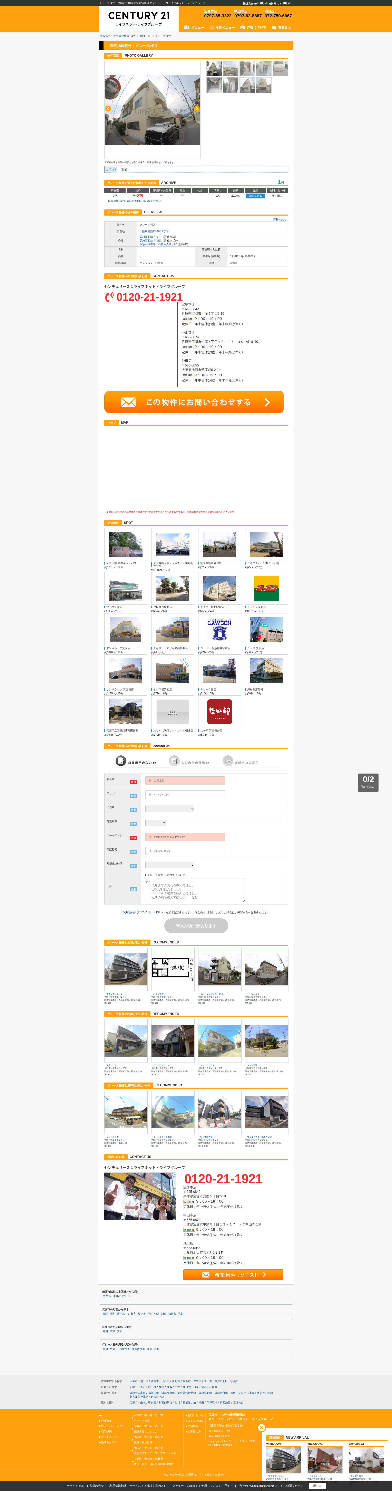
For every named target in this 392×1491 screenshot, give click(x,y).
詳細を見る (255, 195)
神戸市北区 (221, 1381)
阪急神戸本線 (265, 1392)
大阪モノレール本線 (242, 1392)
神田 (161, 1387)
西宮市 (155, 1381)
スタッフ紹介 (196, 1420)
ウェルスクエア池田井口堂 (259, 1137)
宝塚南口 (238, 1402)
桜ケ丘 (142, 1313)
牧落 (158, 240)
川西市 (165, 1381)
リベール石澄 (112, 1137)
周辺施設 (193, 1426)
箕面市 (187, 1381)
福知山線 (153, 1392)
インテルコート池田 (162, 1137)
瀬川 (112, 1313)
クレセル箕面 (357, 1476)
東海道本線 (157, 1396)
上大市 (142, 1387)
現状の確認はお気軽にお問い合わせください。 (136, 201)
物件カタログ (109, 1442)
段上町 (152, 1387)
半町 (150, 1313)
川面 (196, 1387)
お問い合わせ (196, 1415)
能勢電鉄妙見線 (186, 1392)
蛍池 (156, 1349)
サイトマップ (109, 1436)
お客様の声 (194, 1431)
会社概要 (106, 1420)
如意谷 (172, 1313)
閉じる (317, 1485)
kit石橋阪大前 (206, 1137)
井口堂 (187, 1387)
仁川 (177, 1402)
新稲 (164, 1313)
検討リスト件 (279, 3)
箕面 (105, 1313)
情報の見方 (279, 219)
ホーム (105, 1415)
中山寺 (142, 1402)
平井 (177, 1387)
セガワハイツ (253, 994)
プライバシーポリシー (152, 912)
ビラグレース (316, 1476)
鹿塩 (169, 1387)
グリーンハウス (207, 1065)
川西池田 (225, 1402)
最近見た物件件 (255, 3)
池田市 (117, 1296)
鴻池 (204, 1387)
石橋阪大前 (165, 244)
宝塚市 (134, 1381)
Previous (108, 108)
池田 (201, 1402)
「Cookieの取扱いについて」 (264, 1485)
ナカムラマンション (162, 1065)
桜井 (158, 236)
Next (197, 108)
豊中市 (107, 1296)
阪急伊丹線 (221, 1392)
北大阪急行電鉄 (139, 1396)
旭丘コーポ (111, 1065)
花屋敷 (213, 1387)
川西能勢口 (165, 1402)
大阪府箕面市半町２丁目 (154, 231)
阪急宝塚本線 (148, 244)
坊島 (180, 1313)
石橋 (132, 1387)
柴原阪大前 (138, 1349)
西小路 (121, 1313)
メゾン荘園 (252, 1065)
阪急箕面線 (146, 236)
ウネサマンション (114, 994)
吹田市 (126, 1296)
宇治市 (234, 1381)
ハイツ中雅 (158, 994)
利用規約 (128, 912)
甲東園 (152, 1402)
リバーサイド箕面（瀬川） (212, 994)
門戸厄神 (212, 1402)
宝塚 (132, 1402)
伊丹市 (176, 1381)
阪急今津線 (168, 1392)
